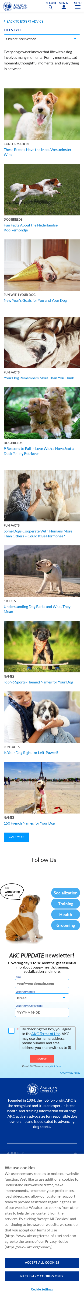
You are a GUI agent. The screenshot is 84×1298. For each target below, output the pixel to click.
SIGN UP (42, 1058)
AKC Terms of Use (45, 1033)
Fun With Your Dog (19, 295)
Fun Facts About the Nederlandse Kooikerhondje (31, 227)
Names (9, 676)
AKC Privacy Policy (70, 1072)
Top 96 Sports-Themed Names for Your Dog (38, 682)
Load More (16, 837)
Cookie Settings (42, 1289)
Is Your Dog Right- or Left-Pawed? (31, 752)
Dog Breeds (13, 219)
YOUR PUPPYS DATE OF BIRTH (29, 1006)
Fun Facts (12, 372)
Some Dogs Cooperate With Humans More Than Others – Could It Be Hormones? (38, 533)
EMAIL (18, 977)
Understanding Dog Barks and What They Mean (37, 609)
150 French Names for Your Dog (29, 823)
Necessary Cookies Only (41, 1276)
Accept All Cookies (42, 1262)
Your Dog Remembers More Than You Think (39, 378)
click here (55, 1066)
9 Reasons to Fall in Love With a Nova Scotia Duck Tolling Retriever (39, 451)
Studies (10, 601)
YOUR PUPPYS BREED (25, 992)
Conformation (16, 144)
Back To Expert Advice (25, 21)
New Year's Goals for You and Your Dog (35, 300)
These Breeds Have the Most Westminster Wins (37, 152)
